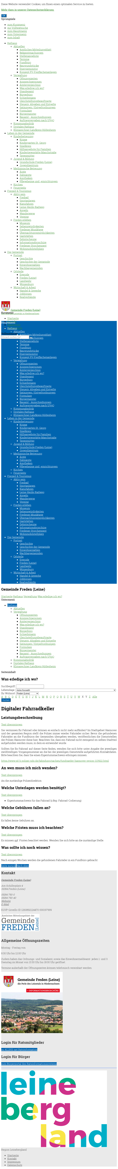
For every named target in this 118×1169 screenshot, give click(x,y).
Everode (24, 274)
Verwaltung (20, 75)
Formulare (26, 110)
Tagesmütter (27, 155)
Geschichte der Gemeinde (35, 261)
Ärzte (23, 171)
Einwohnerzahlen (30, 264)
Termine (24, 59)
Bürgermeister (28, 113)
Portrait (18, 255)
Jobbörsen (26, 293)
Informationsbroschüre (33, 242)
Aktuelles (19, 46)
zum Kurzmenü (16, 24)
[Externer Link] (59, 923)
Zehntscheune (28, 239)
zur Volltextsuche (17, 27)
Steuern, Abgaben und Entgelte (38, 104)
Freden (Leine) (28, 277)
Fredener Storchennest (33, 245)
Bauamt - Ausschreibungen (35, 117)
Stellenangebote (29, 56)
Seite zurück (8, 865)
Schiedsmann (28, 97)
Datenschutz (14, 1165)
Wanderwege (27, 213)
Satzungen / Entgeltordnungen (37, 107)
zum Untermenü (16, 34)
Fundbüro (25, 62)
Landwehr (25, 281)
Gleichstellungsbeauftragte (35, 101)
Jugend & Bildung (24, 158)
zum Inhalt (13, 37)
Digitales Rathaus (24, 126)
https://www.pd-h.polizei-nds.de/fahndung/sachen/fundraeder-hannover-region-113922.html (55, 760)
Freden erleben (22, 219)
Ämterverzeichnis (30, 84)
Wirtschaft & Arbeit (25, 287)
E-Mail (5, 904)
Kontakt (12, 1158)
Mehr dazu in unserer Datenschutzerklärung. (27, 9)
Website (6, 901)
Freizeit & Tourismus (19, 191)
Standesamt (27, 91)
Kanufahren (26, 203)
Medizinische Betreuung (28, 168)
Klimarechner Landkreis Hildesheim (35, 129)
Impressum (13, 324)
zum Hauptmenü (17, 31)
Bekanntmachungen (31, 52)
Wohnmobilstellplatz (32, 248)
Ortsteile (19, 271)
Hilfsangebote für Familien (35, 149)
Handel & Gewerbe (30, 290)
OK (3, 16)
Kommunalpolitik (24, 123)
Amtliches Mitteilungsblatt (35, 49)
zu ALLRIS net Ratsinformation (19, 1049)
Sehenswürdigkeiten (32, 226)
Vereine (24, 216)
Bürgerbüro (26, 94)
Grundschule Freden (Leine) (36, 162)
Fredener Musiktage (31, 229)
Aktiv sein (19, 194)
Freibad (24, 197)
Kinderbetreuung (23, 136)
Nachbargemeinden (31, 268)
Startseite (13, 318)
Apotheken (26, 178)
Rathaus (12, 43)
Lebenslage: (8, 689)
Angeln (24, 210)
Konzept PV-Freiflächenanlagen (38, 72)
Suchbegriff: (8, 686)
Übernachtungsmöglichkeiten (37, 232)
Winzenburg (27, 284)
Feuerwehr (20, 187)
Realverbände (28, 297)
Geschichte (26, 258)
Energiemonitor (29, 68)
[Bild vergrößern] (54, 1146)
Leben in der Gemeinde (20, 133)
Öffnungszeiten (29, 78)
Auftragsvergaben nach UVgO (37, 120)
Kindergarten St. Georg (33, 142)
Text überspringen (11, 724)
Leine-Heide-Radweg (32, 207)
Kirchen (18, 184)
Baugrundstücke (29, 65)
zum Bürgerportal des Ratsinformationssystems (29, 1063)
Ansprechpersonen (31, 81)
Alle (94, 696)
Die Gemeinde (15, 252)
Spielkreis (25, 146)
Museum (25, 223)
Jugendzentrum (29, 165)
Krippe (23, 139)
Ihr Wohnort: (8, 693)
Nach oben (22, 865)
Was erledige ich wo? (32, 88)
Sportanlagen (27, 200)
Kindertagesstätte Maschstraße (38, 152)
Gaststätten (26, 236)
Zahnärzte (25, 174)
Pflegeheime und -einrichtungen (39, 181)
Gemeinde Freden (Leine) (16, 880)
